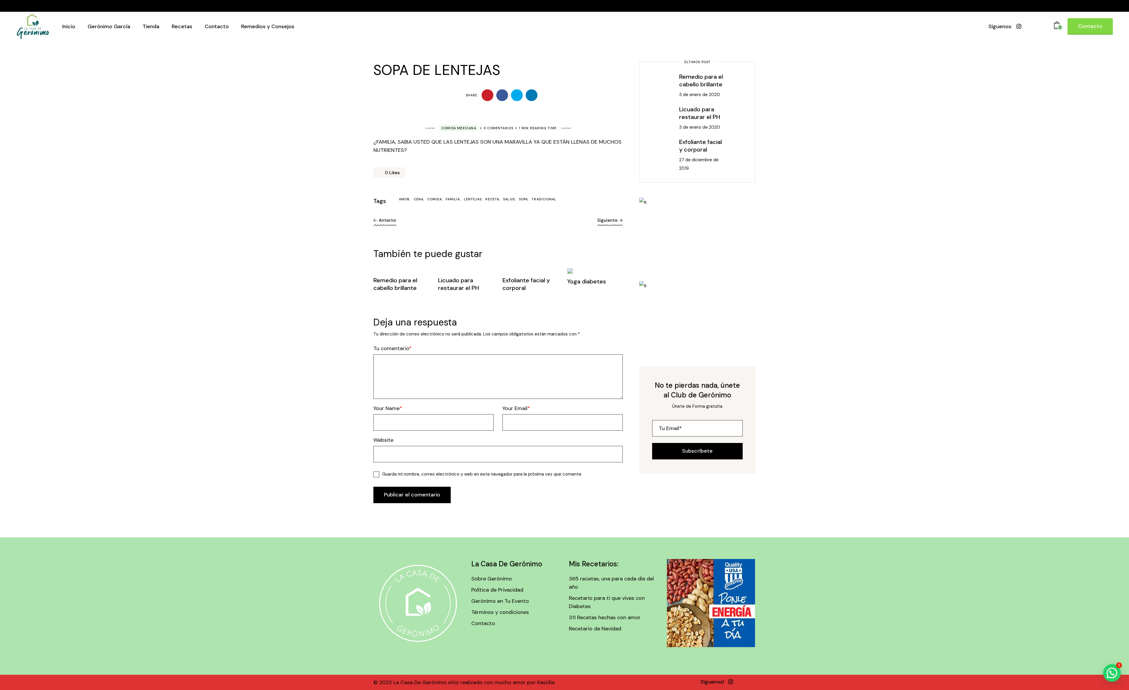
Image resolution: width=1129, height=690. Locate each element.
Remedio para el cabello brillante (395, 284)
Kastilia (545, 682)
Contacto (483, 623)
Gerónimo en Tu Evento (500, 601)
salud (509, 199)
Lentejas (473, 199)
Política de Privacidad (497, 589)
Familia (453, 199)
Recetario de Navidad (595, 628)
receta (492, 199)
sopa (523, 199)
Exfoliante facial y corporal (700, 145)
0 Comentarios (498, 128)
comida (434, 199)
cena (418, 199)
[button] (1112, 673)
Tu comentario (391, 348)
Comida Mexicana (458, 128)
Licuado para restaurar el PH (458, 284)
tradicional (544, 199)
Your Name (386, 408)
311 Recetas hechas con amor (605, 617)
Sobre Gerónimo (491, 578)
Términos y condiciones (500, 612)
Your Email (514, 408)
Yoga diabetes (586, 281)
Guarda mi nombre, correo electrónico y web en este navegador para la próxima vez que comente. (482, 474)
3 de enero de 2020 (699, 95)
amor (404, 199)
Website (383, 440)
